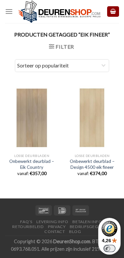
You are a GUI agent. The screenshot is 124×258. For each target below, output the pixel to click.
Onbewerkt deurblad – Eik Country (31, 164)
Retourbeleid (28, 226)
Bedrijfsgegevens (91, 226)
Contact (54, 231)
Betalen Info (87, 221)
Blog (75, 231)
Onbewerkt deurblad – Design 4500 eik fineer (92, 164)
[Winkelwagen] (113, 11)
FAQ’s (26, 221)
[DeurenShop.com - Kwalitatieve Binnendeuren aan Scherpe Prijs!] (59, 11)
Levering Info (52, 221)
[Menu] (9, 11)
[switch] (109, 248)
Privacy (56, 226)
